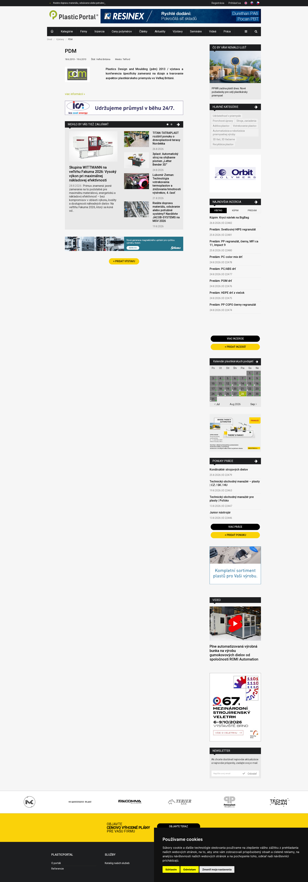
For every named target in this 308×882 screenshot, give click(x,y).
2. (257, 373)
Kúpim (235, 210)
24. (213, 393)
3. (213, 378)
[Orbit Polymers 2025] (235, 174)
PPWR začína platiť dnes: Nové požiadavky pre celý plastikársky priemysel (230, 92)
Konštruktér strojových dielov (229, 469)
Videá (212, 31)
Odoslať (252, 773)
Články (143, 31)
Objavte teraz (178, 826)
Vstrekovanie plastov (244, 125)
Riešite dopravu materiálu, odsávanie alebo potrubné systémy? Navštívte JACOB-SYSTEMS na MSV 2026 (104, 3)
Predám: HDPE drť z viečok (227, 292)
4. (221, 378)
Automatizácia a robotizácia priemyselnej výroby (229, 132)
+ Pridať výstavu (124, 261)
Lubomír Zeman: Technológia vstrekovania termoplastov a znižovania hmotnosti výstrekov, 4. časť (167, 183)
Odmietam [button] (189, 869)
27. (235, 393)
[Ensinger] (235, 569)
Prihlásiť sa (235, 3)
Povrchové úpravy (223, 120)
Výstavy (178, 31)
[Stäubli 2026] (124, 244)
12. (228, 383)
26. (228, 393)
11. (220, 383)
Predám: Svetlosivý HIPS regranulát (233, 229)
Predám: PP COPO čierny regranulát (233, 304)
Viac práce (235, 526)
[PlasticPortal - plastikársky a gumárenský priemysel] (74, 16)
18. (220, 388)
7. (243, 378)
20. (235, 388)
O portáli (56, 863)
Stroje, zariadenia (246, 120)
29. (250, 393)
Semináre (196, 31)
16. (257, 383)
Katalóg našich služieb (117, 863)
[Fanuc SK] (235, 433)
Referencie (57, 868)
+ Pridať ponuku (235, 535)
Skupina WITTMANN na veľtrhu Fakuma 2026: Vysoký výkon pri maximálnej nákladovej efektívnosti (92, 173)
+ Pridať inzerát (235, 346)
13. (235, 383)
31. (213, 399)
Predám (252, 210)
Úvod (49, 39)
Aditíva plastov (221, 125)
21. (242, 388)
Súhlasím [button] (171, 869)
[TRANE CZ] (124, 108)
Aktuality (160, 31)
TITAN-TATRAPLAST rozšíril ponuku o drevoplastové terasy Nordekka (166, 138)
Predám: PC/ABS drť (223, 269)
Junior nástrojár (220, 512)
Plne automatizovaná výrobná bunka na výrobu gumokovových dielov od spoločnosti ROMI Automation (234, 652)
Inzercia (99, 31)
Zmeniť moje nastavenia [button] (217, 869)
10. (213, 383)
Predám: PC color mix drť (226, 257)
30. (257, 393)
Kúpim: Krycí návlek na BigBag (229, 217)
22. (250, 388)
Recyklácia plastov (223, 144)
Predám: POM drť (221, 280)
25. (220, 393)
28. (242, 393)
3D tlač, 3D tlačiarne (224, 139)
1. (250, 373)
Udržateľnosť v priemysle (227, 115)
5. (228, 378)
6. (235, 378)
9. (257, 378)
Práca (227, 31)
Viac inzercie (235, 338)
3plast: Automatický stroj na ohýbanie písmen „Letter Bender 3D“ (165, 159)
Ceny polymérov (122, 31)
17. (213, 388)
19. (228, 388)
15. (250, 383)
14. (242, 383)
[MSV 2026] (235, 707)
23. (257, 388)
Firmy (83, 31)
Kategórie (67, 31)
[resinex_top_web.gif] (181, 16)
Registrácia (218, 3)
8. (250, 378)
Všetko (218, 210)
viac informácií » (75, 94)
